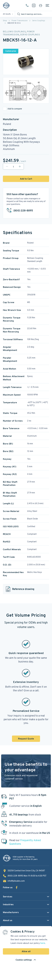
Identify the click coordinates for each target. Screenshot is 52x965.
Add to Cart (26, 178)
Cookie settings (24, 959)
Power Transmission (20, 20)
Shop (5, 20)
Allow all (26, 951)
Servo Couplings (38, 20)
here (42, 943)
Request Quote (26, 738)
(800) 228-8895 (27, 5)
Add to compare (15, 108)
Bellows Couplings (14, 31)
